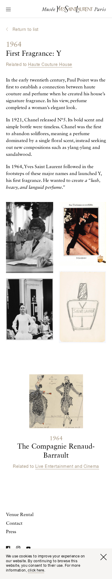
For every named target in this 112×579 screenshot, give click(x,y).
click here (36, 570)
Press (11, 532)
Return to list (26, 30)
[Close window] (103, 557)
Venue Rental (19, 514)
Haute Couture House (50, 65)
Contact (14, 523)
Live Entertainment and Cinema (67, 467)
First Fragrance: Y (33, 49)
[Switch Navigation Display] (8, 9)
